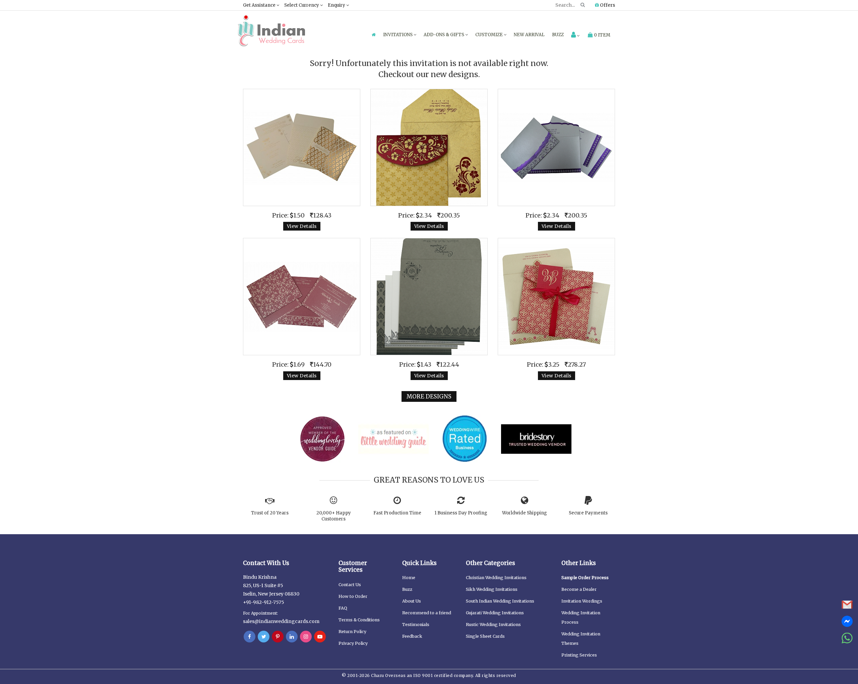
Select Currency (302, 5)
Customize (489, 35)
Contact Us (350, 584)
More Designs (429, 396)
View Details (302, 226)
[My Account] (575, 35)
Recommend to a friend (426, 612)
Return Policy (352, 631)
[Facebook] (249, 637)
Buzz (558, 35)
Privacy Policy (353, 643)
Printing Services (579, 655)
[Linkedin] (291, 637)
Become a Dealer (579, 589)
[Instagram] (305, 637)
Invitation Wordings (581, 601)
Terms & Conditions (359, 619)
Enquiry (337, 5)
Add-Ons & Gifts (444, 35)
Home (408, 577)
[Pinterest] (277, 637)
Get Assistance (260, 5)
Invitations (398, 35)
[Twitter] (263, 637)
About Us (411, 601)
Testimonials (415, 624)
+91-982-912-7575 (263, 602)
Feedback (412, 636)
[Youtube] (319, 637)
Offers (607, 5)
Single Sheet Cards (485, 636)
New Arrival (529, 35)
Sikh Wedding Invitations (491, 589)
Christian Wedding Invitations (496, 577)
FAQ (343, 608)
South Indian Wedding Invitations (500, 601)
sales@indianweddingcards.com (281, 621)
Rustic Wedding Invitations (493, 624)
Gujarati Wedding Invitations (495, 612)
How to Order (353, 596)
